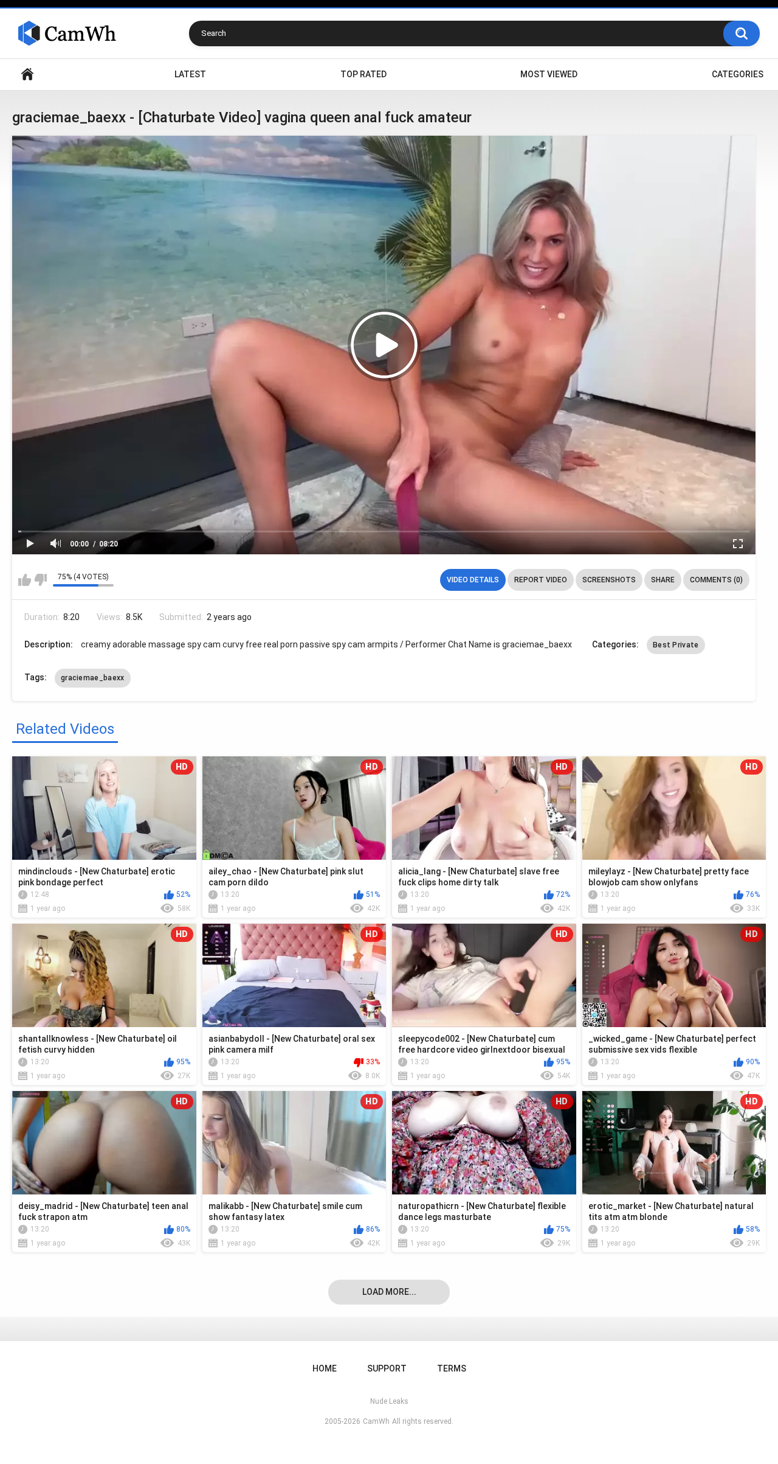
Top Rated (363, 74)
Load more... (389, 1292)
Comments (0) (716, 580)
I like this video (24, 580)
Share (663, 580)
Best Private (676, 645)
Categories (737, 74)
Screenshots (609, 580)
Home (27, 74)
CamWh (376, 1421)
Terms (451, 1368)
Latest (190, 74)
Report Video (540, 580)
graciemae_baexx (93, 678)
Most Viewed (548, 74)
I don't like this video (40, 580)
